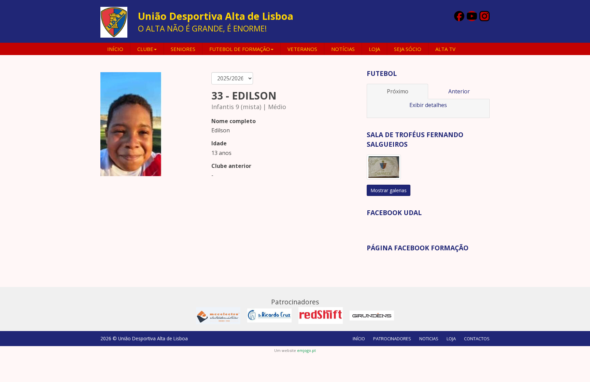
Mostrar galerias (388, 190)
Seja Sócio (407, 48)
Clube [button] (145, 48)
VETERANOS (302, 48)
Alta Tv (445, 48)
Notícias (343, 48)
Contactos (477, 338)
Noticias (428, 338)
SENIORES (183, 48)
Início (115, 48)
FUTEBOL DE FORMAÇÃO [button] (239, 48)
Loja (374, 48)
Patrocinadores (392, 338)
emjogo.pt (306, 350)
